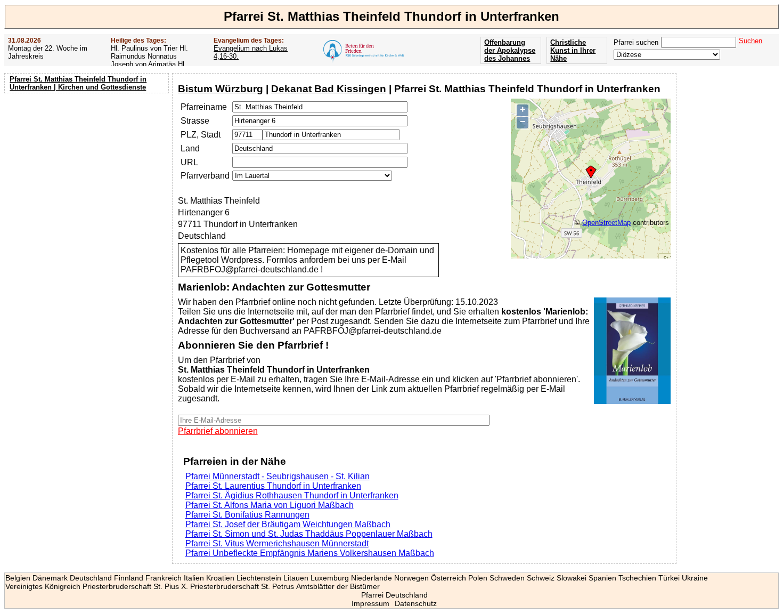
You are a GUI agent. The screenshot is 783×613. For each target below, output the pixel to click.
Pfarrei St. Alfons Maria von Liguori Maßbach (269, 505)
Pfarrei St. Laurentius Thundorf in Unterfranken (273, 485)
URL (189, 162)
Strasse (195, 120)
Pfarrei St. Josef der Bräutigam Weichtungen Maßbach (287, 524)
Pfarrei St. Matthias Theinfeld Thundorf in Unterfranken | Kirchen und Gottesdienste (78, 83)
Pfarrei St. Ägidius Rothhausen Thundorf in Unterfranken (291, 495)
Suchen (750, 41)
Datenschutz (416, 603)
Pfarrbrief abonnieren (218, 430)
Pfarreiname (204, 106)
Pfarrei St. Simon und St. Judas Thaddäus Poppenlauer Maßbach (309, 533)
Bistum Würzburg (220, 88)
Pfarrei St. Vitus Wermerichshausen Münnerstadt (277, 543)
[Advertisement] (88, 165)
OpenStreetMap (606, 223)
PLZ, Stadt (201, 134)
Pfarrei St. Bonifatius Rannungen (247, 514)
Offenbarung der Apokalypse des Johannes (509, 50)
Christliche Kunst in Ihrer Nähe (573, 50)
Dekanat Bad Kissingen (328, 88)
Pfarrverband (205, 175)
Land (190, 148)
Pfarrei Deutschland (394, 595)
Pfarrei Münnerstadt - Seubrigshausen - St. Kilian (277, 476)
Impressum (370, 603)
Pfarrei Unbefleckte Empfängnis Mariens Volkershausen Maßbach (309, 553)
